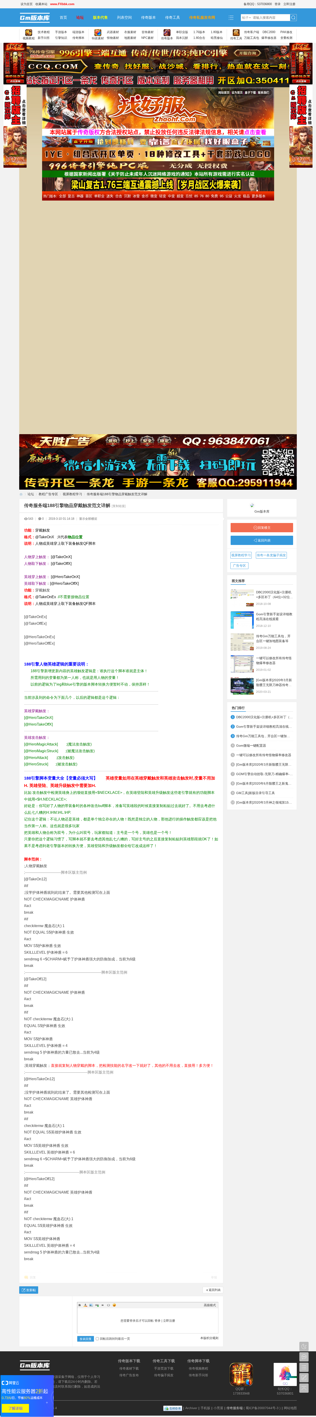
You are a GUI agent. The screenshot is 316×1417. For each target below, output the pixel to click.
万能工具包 (251, 38)
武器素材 (113, 32)
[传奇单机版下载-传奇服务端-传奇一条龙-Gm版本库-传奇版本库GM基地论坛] (37, 17)
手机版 (205, 1408)
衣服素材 (130, 32)
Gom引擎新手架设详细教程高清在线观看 (264, 726)
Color (85, 1305)
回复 (33, 1277)
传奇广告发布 (129, 1375)
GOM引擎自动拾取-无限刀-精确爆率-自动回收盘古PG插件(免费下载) (264, 774)
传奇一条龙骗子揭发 (271, 555)
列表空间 (124, 17)
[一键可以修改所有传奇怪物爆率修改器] (242, 664)
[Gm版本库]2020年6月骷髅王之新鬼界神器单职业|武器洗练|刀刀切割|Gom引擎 (264, 783)
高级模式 (210, 1305)
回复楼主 (264, 527)
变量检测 (286, 38)
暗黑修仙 (217, 38)
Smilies (114, 1305)
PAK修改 (286, 32)
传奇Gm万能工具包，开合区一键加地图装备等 (264, 736)
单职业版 (182, 32)
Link (97, 1305)
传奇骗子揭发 (163, 1375)
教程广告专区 (48, 494)
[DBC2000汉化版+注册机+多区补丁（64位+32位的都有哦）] (242, 598)
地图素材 (130, 38)
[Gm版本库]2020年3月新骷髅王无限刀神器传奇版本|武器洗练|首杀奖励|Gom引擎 (264, 764)
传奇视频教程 (198, 1368)
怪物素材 (113, 38)
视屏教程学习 (72, 494)
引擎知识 (61, 38)
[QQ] (172, 1408)
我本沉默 (182, 38)
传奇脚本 (78, 38)
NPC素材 (147, 38)
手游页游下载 (163, 1368)
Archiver (191, 1408)
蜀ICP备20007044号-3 (262, 1408)
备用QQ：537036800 (258, 4)
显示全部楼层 (88, 518)
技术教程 (44, 32)
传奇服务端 (234, 1408)
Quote (102, 1305)
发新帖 (31, 1290)
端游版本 (78, 32)
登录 (278, 4)
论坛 (80, 17)
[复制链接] (119, 506)
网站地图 (290, 1408)
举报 (214, 1277)
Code (108, 1305)
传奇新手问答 (198, 1375)
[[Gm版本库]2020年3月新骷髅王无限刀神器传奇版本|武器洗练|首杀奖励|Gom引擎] (242, 686)
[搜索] (293, 17)
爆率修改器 (268, 38)
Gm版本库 (262, 511)
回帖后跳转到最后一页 (115, 1338)
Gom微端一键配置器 (251, 745)
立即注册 (289, 4)
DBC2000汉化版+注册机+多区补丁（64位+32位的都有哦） (274, 597)
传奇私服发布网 (202, 17)
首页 (63, 17)
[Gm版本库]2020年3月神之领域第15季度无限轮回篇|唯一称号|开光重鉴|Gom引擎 (264, 802)
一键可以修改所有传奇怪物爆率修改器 (263, 755)
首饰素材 (148, 32)
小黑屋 (218, 1408)
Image (91, 1305)
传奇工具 (172, 17)
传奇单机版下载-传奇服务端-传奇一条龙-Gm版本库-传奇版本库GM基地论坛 (21, 494)
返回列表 (215, 1290)
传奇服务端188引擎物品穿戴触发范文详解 (117, 494)
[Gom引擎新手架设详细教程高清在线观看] (242, 620)
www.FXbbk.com (62, 4)
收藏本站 (41, 4)
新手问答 (44, 38)
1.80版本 (217, 32)
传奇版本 (148, 17)
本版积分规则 (209, 1338)
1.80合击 (199, 38)
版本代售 (100, 17)
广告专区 (239, 565)
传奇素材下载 (129, 1368)
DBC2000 (269, 32)
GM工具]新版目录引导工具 (255, 793)
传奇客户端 (251, 32)
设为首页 (27, 4)
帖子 (245, 17)
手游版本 (61, 32)
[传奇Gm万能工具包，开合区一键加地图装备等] (242, 642)
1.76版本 (199, 32)
